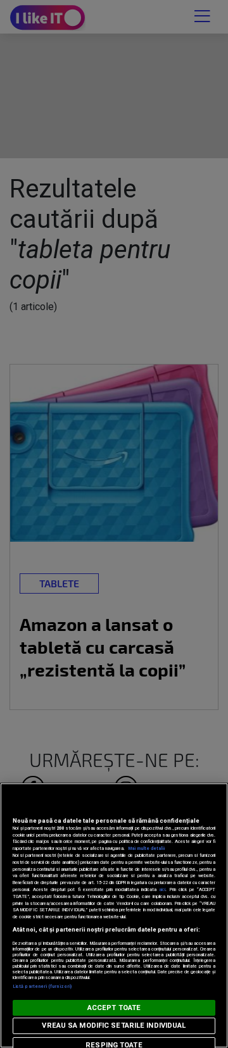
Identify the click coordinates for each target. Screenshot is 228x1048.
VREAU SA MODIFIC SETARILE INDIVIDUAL (114, 1025)
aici (162, 889)
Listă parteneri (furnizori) (42, 986)
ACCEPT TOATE (114, 1008)
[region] (114, 915)
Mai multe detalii (146, 848)
